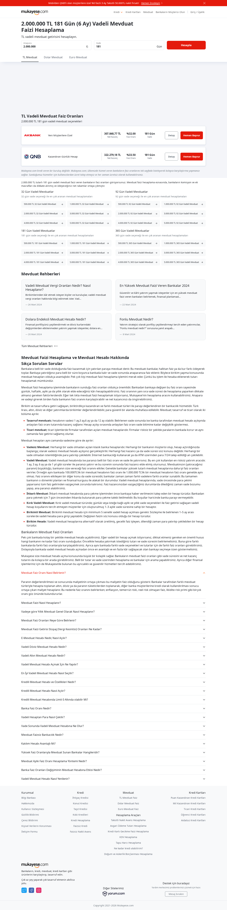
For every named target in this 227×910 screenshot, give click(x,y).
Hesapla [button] (186, 45)
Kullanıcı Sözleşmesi (32, 809)
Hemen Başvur (191, 135)
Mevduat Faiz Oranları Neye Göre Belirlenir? (48, 620)
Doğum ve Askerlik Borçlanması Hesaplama (128, 854)
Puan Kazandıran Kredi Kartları (188, 797)
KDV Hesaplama (128, 837)
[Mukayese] (34, 12)
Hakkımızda (27, 803)
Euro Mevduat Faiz (128, 809)
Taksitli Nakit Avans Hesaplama (128, 820)
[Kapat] (204, 3)
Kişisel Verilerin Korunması (36, 826)
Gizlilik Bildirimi (30, 814)
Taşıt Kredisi (80, 809)
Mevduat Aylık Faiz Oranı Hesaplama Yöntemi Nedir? (54, 761)
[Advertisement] (113, 87)
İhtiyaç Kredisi (80, 797)
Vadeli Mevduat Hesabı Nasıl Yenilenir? (45, 779)
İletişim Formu (29, 831)
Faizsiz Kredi (80, 826)
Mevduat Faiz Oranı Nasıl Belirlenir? (43, 573)
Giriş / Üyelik (197, 12)
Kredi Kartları (133, 12)
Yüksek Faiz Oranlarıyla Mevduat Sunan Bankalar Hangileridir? (60, 752)
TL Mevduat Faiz (128, 797)
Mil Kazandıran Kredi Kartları (189, 803)
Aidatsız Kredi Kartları (193, 820)
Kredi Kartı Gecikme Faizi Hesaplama (128, 831)
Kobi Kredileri (80, 814)
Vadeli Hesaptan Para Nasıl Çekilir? (43, 717)
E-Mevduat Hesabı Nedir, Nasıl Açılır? (44, 638)
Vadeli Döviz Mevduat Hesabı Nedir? (43, 647)
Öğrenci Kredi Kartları (193, 814)
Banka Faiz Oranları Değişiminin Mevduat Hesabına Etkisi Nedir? (61, 770)
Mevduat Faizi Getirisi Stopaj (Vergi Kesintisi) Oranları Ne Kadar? (61, 629)
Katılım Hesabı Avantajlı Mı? (38, 743)
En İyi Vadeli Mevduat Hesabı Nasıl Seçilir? (47, 673)
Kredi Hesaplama (80, 820)
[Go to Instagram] (38, 890)
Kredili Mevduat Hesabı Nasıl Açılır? (43, 691)
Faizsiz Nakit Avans (80, 831)
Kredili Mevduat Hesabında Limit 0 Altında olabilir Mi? (54, 699)
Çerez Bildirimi (29, 820)
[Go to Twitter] (24, 890)
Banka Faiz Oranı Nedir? (36, 708)
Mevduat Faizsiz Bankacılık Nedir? (42, 735)
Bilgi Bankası (28, 797)
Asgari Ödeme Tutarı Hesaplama (128, 825)
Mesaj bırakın (176, 894)
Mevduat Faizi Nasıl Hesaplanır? (41, 603)
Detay (171, 135)
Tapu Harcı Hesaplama (128, 842)
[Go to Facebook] (31, 890)
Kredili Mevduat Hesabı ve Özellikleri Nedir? (48, 682)
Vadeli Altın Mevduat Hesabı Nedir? (43, 655)
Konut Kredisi (80, 803)
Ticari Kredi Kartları (195, 809)
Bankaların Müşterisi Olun (170, 12)
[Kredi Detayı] (32, 135)
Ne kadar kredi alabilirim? (128, 848)
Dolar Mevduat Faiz (128, 803)
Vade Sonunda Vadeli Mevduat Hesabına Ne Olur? (52, 726)
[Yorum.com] (113, 894)
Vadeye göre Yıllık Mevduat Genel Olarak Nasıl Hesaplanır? (58, 611)
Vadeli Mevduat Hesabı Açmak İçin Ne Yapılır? (49, 664)
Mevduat (148, 12)
